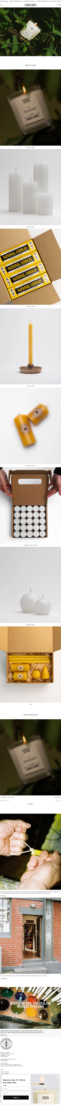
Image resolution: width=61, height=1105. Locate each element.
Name (4, 1085)
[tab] (5, 800)
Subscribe (3, 1035)
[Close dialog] (57, 1076)
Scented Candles (5, 1072)
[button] (57, 5)
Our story (3, 895)
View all (30, 803)
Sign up (16, 1097)
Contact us (3, 978)
